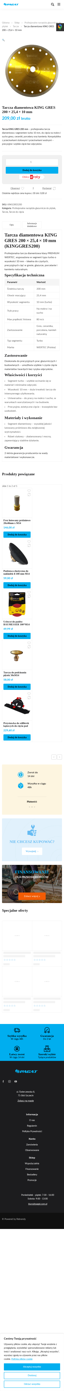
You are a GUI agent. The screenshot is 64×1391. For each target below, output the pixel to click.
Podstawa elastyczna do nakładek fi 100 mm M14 (16, 572)
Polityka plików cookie (21, 1359)
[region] (32, 1362)
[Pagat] (11, 4)
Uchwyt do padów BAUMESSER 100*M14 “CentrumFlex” (16, 624)
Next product (59, 757)
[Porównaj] (54, 188)
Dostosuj (32, 1375)
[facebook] (3, 1081)
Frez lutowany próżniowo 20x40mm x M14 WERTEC (16, 523)
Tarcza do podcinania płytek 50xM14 (14, 674)
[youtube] (15, 1081)
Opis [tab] (12, 225)
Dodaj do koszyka (32, 170)
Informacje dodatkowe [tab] (32, 224)
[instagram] (9, 1081)
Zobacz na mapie (26, 1101)
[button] (3, 40)
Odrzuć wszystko (32, 1384)
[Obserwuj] (22, 188)
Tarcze (16, 26)
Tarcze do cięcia (16, 212)
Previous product (53, 757)
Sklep (17, 23)
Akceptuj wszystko (32, 1367)
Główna (5, 23)
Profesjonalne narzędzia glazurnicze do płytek (33, 208)
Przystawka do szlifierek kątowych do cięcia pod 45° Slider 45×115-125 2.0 (16, 726)
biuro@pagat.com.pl (37, 1204)
